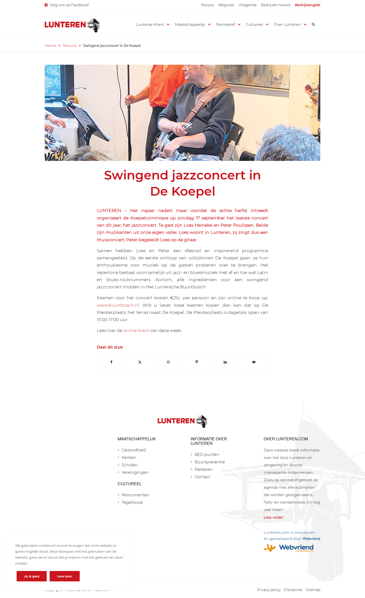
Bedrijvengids (307, 5)
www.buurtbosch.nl (118, 305)
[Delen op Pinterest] (197, 362)
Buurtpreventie (210, 462)
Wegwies (226, 5)
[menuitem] (207, 5)
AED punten (207, 454)
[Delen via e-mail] (254, 362)
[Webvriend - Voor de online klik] (292, 548)
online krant (136, 330)
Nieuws (207, 5)
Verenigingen (135, 472)
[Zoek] (313, 24)
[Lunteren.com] (72, 24)
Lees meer (64, 576)
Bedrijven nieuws (276, 5)
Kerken (129, 457)
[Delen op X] (140, 362)
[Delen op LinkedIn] (225, 362)
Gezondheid (134, 450)
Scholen (130, 465)
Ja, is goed (31, 576)
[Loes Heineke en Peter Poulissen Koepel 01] (182, 113)
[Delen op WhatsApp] (168, 362)
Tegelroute (132, 502)
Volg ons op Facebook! (69, 5)
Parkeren (204, 469)
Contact (202, 477)
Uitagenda (247, 5)
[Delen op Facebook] (111, 362)
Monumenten (135, 495)
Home (50, 45)
